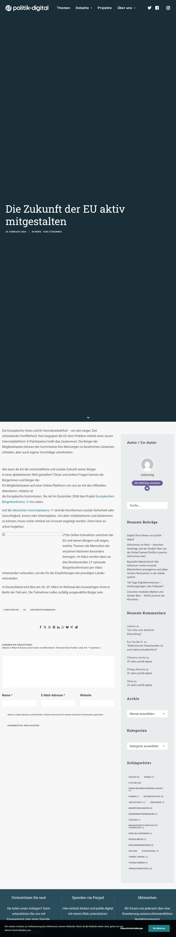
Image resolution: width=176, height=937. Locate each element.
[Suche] (147, 505)
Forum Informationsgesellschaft (146, 789)
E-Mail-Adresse (53, 695)
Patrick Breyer (137, 839)
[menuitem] (63, 8)
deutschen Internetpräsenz (31, 510)
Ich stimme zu (159, 928)
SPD (133, 851)
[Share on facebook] (40, 627)
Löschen (134, 820)
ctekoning (55, 231)
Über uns (125, 8)
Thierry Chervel (138, 857)
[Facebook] (158, 8)
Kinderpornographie (140, 808)
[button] (164, 504)
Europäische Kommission (42, 610)
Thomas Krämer (138, 863)
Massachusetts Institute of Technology (143, 826)
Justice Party (137, 802)
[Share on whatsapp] (63, 627)
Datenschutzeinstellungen (131, 928)
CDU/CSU (134, 777)
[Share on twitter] (45, 627)
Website (85, 695)
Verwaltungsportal (140, 868)
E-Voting (135, 783)
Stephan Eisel (150, 851)
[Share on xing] (72, 627)
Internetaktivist (153, 796)
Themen (63, 8)
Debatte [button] (82, 8)
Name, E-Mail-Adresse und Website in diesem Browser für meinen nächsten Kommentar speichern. (56, 714)
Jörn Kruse (157, 802)
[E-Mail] (147, 488)
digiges (149, 777)
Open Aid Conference (140, 833)
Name (7, 695)
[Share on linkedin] (58, 627)
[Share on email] (76, 627)
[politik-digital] (27, 8)
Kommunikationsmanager (143, 814)
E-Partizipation (11, 610)
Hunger (134, 796)
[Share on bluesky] (67, 627)
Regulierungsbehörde (141, 845)
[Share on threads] (49, 627)
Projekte (105, 8)
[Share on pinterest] (54, 627)
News (38, 231)
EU (24, 610)
